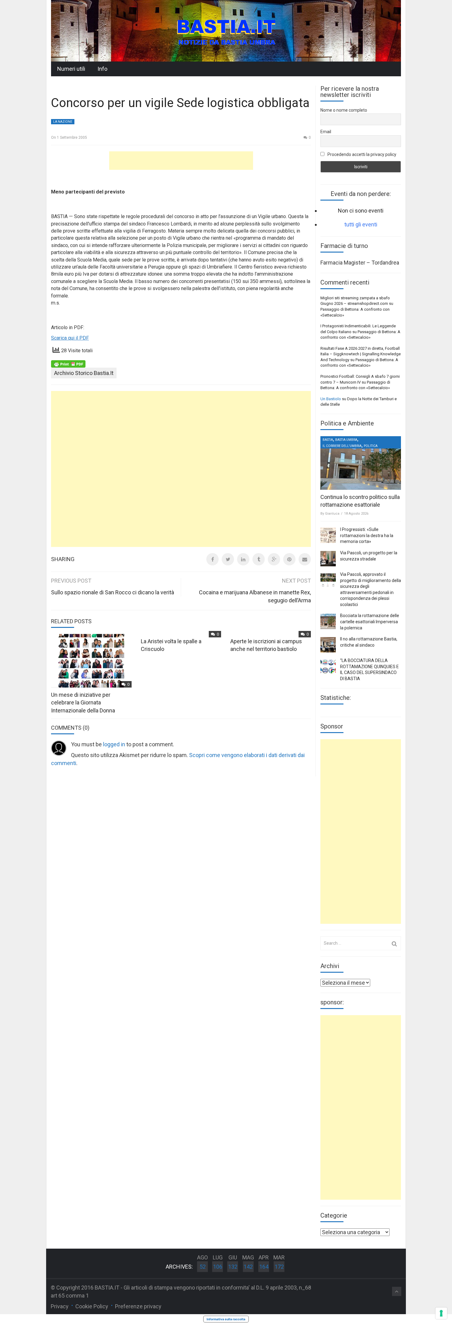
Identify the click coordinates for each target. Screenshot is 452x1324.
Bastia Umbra (346, 439)
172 (279, 1266)
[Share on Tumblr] (258, 559)
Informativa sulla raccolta (226, 1319)
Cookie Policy (91, 1306)
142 (248, 1266)
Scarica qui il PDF (70, 338)
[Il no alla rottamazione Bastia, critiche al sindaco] (328, 644)
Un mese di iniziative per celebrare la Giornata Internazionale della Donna (83, 702)
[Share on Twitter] (228, 559)
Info (102, 69)
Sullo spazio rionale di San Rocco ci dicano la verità (112, 592)
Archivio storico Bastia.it (83, 373)
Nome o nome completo (343, 110)
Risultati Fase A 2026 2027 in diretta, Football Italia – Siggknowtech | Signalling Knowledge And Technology (360, 354)
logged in (114, 744)
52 (203, 1266)
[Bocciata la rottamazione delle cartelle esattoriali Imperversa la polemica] (328, 621)
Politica (371, 446)
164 (263, 1266)
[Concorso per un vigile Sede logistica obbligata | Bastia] (226, 30)
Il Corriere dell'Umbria (342, 446)
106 (217, 1266)
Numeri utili (71, 69)
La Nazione (62, 121)
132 (232, 1266)
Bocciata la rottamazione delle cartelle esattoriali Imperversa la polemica (369, 621)
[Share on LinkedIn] (243, 559)
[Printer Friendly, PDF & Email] (68, 363)
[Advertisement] (181, 160)
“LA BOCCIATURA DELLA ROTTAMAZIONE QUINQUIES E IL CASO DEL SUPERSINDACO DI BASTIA (369, 669)
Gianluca (332, 514)
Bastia (328, 439)
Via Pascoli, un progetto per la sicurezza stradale (368, 555)
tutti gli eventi (360, 224)
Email (325, 131)
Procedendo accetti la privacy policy (361, 154)
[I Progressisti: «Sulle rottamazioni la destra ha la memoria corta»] (328, 535)
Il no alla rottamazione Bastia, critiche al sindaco (368, 642)
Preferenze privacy (138, 1306)
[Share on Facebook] (212, 559)
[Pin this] (289, 559)
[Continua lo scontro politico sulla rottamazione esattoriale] (360, 463)
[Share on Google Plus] (274, 559)
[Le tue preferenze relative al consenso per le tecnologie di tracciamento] (441, 1313)
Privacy (60, 1306)
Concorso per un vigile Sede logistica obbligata (180, 103)
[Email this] (305, 559)
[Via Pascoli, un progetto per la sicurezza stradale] (328, 558)
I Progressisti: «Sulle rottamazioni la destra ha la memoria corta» (366, 535)
